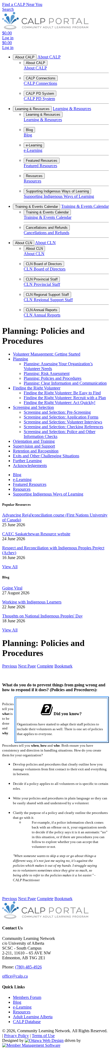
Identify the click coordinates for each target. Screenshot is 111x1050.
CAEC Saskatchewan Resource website (36, 534)
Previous (9, 666)
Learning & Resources (32, 109)
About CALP (24, 57)
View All (10, 566)
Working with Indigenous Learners (31, 602)
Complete (45, 666)
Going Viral (12, 588)
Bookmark (63, 666)
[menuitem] (27, 997)
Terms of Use (43, 1035)
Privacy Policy (16, 1035)
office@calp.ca (15, 976)
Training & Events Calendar (36, 207)
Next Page (27, 666)
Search (8, 9)
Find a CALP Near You (22, 4)
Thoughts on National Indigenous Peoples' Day (42, 616)
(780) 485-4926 (28, 967)
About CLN (23, 243)
